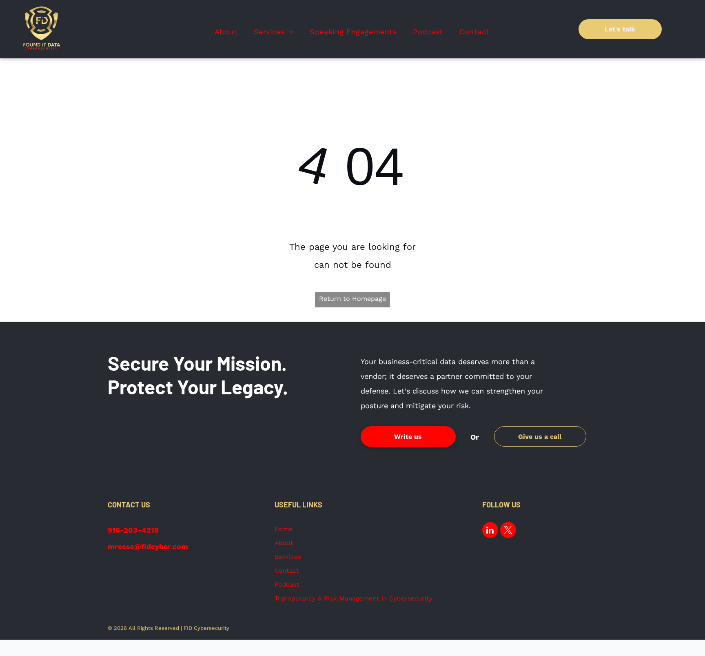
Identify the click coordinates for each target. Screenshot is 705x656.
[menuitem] (226, 31)
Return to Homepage (352, 298)
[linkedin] (490, 531)
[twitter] (508, 531)
